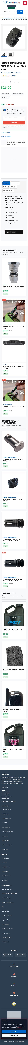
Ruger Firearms (5, 871)
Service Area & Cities (7, 915)
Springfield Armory (6, 875)
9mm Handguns (6, 827)
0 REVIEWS (13, 76)
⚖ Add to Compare (6, 136)
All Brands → (5, 880)
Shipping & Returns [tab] (8, 190)
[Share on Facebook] (10, 82)
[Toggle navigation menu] (25, 3)
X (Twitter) (22, 954)
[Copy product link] (18, 82)
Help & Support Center (7, 928)
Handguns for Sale (6, 809)
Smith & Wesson (6, 867)
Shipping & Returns (6, 920)
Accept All (14, 1031)
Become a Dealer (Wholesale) (9, 893)
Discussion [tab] (13, 186)
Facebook (8, 954)
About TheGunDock (6, 889)
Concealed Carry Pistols (7, 831)
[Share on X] (14, 82)
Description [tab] (6, 183)
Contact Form (5, 798)
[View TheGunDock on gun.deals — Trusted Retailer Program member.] (14, 1018)
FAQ (3, 906)
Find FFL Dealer (5, 911)
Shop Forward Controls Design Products (10, 72)
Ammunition (5, 836)
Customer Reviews (6, 898)
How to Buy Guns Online (7, 902)
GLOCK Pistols (5, 858)
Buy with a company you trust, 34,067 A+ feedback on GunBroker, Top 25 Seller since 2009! (16, 142)
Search (20, 11)
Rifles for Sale (5, 814)
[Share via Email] (6, 82)
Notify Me (14, 122)
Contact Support (6, 933)
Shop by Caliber (5, 840)
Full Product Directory (7, 845)
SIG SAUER (4, 862)
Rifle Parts (16, 18)
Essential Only (14, 1035)
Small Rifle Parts (23, 18)
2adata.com (21, 1041)
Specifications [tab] (15, 183)
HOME (2, 18)
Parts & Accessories (9, 18)
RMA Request (5, 924)
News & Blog (5, 849)
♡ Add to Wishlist (5, 132)
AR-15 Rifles (5, 823)
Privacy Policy (5, 942)
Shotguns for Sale (6, 818)
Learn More (19, 1027)
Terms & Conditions (6, 937)
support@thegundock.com (8, 801)
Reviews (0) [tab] (6, 186)
